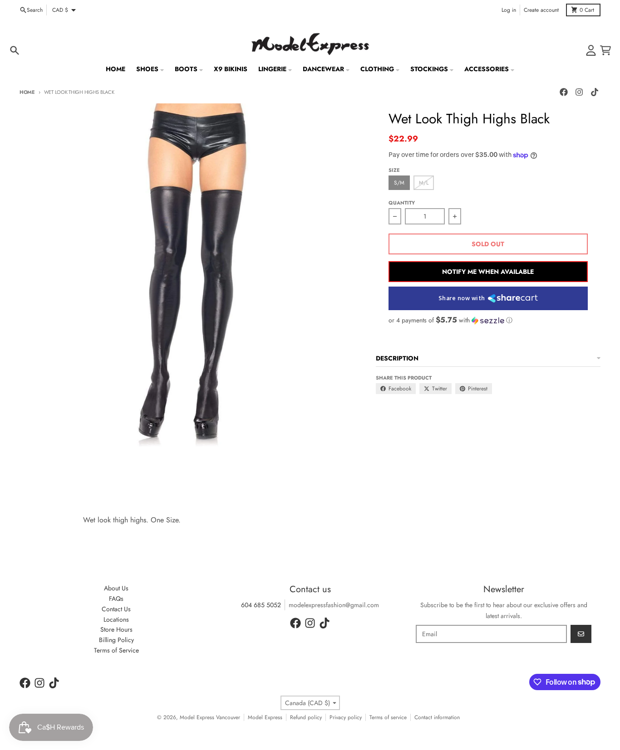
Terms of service (388, 717)
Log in (509, 10)
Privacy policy (346, 717)
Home (27, 92)
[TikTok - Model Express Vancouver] (594, 92)
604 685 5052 (261, 604)
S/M (399, 183)
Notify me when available (488, 271)
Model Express (265, 717)
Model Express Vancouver (210, 717)
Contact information (437, 717)
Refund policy (306, 717)
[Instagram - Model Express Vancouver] (579, 92)
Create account (541, 10)
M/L (423, 183)
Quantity (402, 202)
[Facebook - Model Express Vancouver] (564, 92)
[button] (488, 320)
